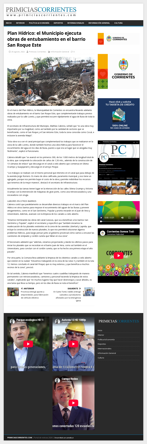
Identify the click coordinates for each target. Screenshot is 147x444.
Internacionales (75, 23)
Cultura (118, 23)
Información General (99, 23)
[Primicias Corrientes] (41, 18)
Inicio (9, 23)
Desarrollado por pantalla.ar (64, 438)
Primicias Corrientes (37, 51)
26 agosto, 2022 (18, 51)
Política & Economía (39, 23)
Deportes (58, 23)
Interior (20, 23)
